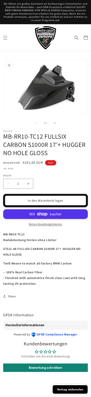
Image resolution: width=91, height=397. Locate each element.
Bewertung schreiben (45, 367)
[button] (5, 37)
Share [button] (12, 296)
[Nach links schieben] (36, 123)
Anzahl (7, 175)
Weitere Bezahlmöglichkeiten (45, 224)
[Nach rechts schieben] (54, 123)
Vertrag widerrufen (70, 389)
